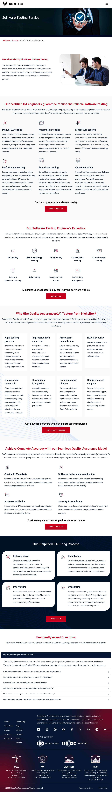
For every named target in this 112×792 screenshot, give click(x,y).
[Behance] (88, 729)
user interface (9, 482)
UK (42, 766)
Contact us (56, 296)
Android (98, 145)
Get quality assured (56, 430)
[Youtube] (63, 729)
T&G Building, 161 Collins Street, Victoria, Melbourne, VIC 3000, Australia (69, 773)
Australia (69, 766)
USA (16, 766)
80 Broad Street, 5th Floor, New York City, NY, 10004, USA (16, 773)
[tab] (56, 655)
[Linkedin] (38, 729)
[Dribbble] (55, 729)
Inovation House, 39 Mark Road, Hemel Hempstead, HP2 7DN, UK (43, 773)
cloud (79, 148)
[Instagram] (47, 729)
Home (7, 40)
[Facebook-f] (72, 729)
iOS (103, 145)
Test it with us (56, 209)
